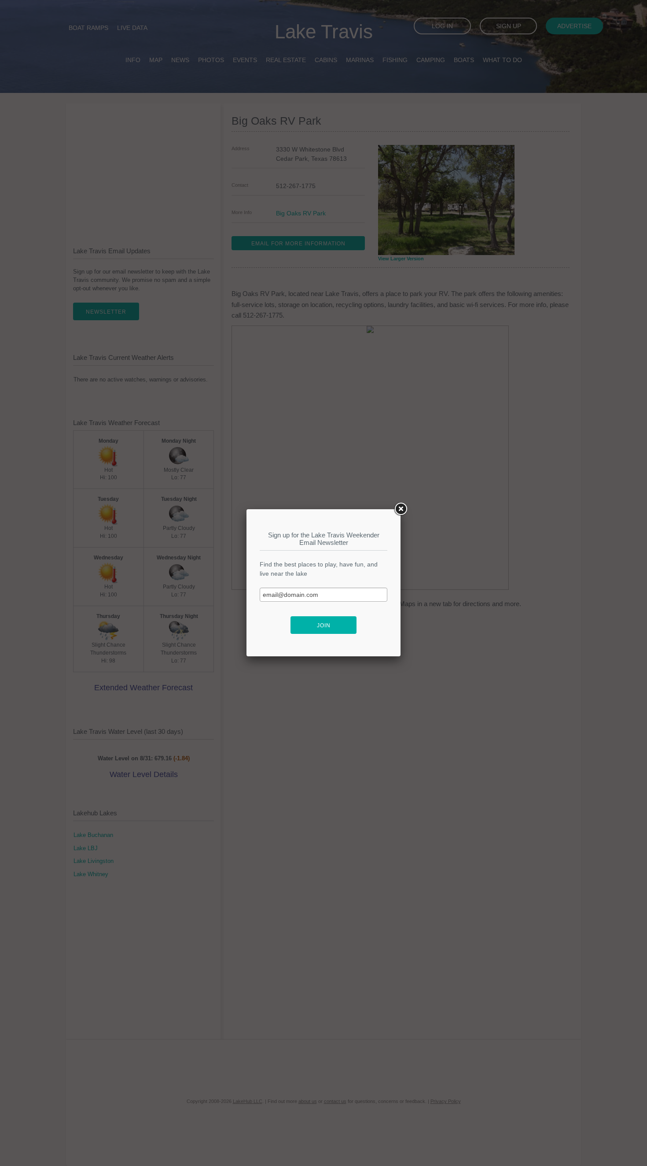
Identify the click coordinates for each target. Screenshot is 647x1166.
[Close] (400, 509)
